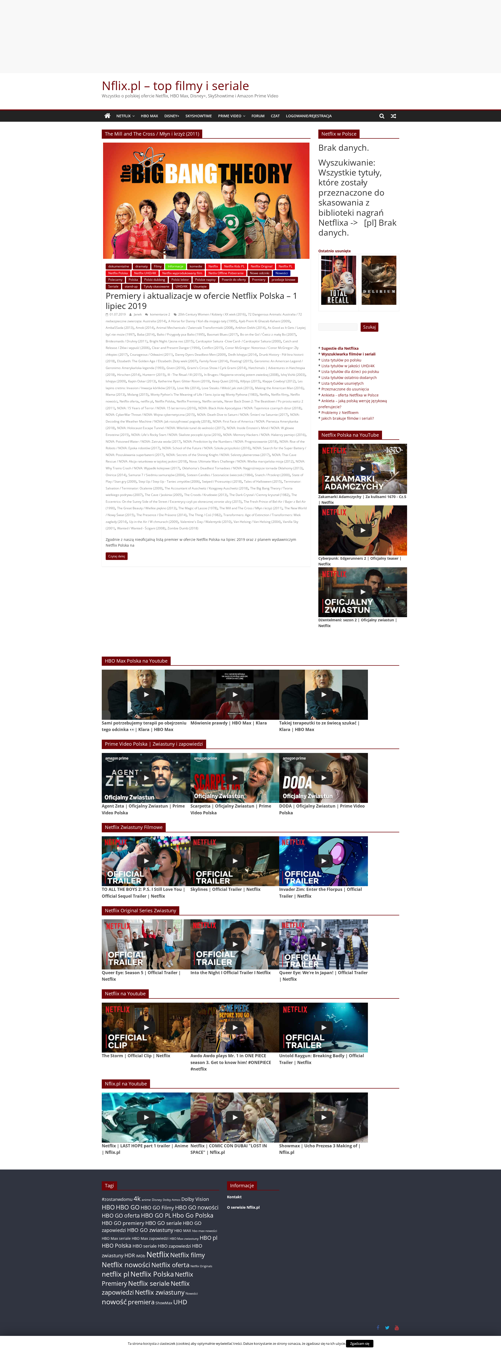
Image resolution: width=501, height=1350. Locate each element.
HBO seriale (145, 1246)
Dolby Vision (195, 1199)
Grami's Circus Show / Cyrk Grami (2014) (216, 368)
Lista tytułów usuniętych (342, 383)
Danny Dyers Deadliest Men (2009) (200, 354)
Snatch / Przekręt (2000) (272, 475)
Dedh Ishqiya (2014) (242, 354)
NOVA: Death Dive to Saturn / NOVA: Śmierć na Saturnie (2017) (242, 414)
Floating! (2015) (241, 361)
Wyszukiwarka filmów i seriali (348, 354)
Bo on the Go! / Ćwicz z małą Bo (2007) (268, 334)
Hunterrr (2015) (153, 374)
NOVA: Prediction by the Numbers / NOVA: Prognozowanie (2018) (230, 441)
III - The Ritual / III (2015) (185, 374)
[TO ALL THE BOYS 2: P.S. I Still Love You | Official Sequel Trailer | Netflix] (146, 861)
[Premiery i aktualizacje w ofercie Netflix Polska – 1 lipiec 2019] (206, 146)
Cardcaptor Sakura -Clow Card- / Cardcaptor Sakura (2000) (238, 341)
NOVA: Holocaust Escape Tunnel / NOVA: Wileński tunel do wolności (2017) (171, 428)
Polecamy (115, 279)
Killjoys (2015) (250, 381)
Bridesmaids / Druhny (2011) (126, 341)
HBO (108, 1207)
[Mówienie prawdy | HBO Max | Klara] (234, 695)
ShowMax (164, 1302)
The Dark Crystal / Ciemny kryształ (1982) (259, 495)
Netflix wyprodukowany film (182, 273)
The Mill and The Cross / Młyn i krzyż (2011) (250, 508)
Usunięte (200, 286)
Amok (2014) (145, 327)
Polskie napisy (205, 279)
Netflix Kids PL (234, 266)
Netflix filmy (279, 394)
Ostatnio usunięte (334, 250)
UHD (180, 1302)
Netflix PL (285, 266)
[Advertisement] (250, 36)
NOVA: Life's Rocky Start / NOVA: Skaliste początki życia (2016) (176, 435)
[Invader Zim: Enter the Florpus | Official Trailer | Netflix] (323, 861)
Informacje (175, 266)
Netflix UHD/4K (145, 273)
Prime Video (229, 115)
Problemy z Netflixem (340, 412)
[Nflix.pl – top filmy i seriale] (107, 115)
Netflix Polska (118, 273)
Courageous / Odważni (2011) (151, 354)
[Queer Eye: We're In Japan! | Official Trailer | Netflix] (323, 944)
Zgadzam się (359, 1343)
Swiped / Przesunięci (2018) (222, 481)
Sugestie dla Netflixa (340, 348)
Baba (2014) (146, 334)
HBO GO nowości (196, 1207)
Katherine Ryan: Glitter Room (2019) (184, 381)
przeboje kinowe (283, 279)
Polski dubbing (154, 279)
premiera (141, 1302)
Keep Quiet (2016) (225, 381)
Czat (275, 115)
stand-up (131, 286)
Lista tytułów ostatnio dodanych (349, 377)
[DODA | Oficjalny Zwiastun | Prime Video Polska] (323, 778)
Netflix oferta (129, 401)
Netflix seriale (212, 401)
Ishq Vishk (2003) (293, 374)
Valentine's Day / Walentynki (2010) (205, 521)
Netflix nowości (126, 1264)
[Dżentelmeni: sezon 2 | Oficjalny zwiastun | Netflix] (362, 592)
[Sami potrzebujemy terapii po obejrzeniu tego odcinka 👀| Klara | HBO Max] (146, 695)
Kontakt (234, 1196)
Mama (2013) (115, 394)
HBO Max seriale (116, 1238)
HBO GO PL (156, 1215)
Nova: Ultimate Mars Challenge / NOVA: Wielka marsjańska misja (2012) (241, 461)
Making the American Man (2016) (279, 388)
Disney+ (171, 115)
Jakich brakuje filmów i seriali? (347, 418)
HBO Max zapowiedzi (150, 1238)
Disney (157, 1199)
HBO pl (208, 1237)
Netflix (123, 115)
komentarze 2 (159, 314)
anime (146, 1199)
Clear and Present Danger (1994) (176, 348)
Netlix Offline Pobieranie (226, 273)
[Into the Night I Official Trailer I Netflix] (234, 944)
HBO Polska (117, 1245)
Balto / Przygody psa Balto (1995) (181, 334)
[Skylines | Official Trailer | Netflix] (234, 861)
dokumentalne (118, 266)
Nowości (282, 273)
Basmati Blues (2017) (222, 334)
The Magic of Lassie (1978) (197, 508)
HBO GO (128, 1207)
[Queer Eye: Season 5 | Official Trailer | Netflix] (146, 944)
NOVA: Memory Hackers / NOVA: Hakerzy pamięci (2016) (264, 435)
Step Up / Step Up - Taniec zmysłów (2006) (169, 481)
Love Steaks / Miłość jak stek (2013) (227, 388)
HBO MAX (149, 115)
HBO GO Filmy (157, 1207)
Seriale (113, 286)
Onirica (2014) (116, 475)
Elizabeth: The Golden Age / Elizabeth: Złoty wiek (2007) (157, 361)
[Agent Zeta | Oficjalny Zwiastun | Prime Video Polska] (146, 778)
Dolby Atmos (171, 1200)
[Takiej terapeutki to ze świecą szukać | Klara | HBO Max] (323, 695)
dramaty (141, 266)
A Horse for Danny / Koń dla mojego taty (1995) (202, 321)
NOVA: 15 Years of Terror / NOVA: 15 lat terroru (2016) (156, 408)
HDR (129, 1255)
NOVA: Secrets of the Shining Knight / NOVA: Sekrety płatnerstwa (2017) (218, 455)
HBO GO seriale (163, 1223)
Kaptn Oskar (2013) (142, 381)
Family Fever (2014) (213, 361)
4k (137, 1198)
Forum (258, 115)
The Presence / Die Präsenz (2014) (161, 515)
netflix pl (147, 401)
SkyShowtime (199, 115)
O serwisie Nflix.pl (243, 1207)
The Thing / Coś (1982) (205, 515)
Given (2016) (175, 368)
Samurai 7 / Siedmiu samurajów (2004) (156, 475)
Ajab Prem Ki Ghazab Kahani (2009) (264, 321)
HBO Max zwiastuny (184, 1238)
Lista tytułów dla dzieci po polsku (350, 371)
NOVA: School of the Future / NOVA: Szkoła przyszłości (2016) (206, 448)
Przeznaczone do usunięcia (345, 389)
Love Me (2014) (188, 388)
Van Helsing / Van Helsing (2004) (257, 521)
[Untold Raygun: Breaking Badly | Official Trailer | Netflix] (323, 1028)
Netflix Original (261, 266)
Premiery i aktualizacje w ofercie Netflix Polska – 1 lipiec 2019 (201, 300)
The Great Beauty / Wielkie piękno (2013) (146, 508)
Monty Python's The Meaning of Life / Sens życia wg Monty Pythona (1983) (204, 394)
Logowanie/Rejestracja (309, 115)
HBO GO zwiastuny (150, 1230)
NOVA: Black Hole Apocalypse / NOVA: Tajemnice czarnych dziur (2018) (249, 408)
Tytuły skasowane (156, 286)
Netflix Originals (201, 1266)
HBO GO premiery (123, 1223)
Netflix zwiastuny (159, 1292)
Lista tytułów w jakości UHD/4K (348, 365)
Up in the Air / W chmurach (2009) (153, 521)
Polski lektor (180, 279)
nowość (114, 1301)
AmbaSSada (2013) (120, 327)
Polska (133, 279)
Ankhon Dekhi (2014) (250, 327)
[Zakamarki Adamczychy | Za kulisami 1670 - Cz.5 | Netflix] (362, 469)
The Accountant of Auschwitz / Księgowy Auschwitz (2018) (206, 488)
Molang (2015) (137, 394)
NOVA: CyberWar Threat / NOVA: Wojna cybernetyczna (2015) (150, 414)
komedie (196, 266)
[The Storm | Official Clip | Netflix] (146, 1028)
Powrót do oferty (234, 279)
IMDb (140, 1255)
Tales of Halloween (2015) (263, 481)
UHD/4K (181, 286)
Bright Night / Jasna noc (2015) (172, 341)
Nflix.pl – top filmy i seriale (175, 85)
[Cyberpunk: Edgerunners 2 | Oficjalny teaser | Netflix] (362, 530)
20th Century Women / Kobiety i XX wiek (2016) (212, 314)
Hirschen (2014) (128, 374)
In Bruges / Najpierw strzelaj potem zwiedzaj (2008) (241, 374)
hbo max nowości (204, 1231)
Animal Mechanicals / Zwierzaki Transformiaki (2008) (194, 327)
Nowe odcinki (259, 273)
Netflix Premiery (188, 401)
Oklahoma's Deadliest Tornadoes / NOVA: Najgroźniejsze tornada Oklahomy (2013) (242, 468)
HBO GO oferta (121, 1215)
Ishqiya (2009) (116, 381)
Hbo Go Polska (192, 1215)
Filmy (158, 266)
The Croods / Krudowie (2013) (205, 495)
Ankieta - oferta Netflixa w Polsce (350, 395)
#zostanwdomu (117, 1199)
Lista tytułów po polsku (341, 360)
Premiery (258, 279)
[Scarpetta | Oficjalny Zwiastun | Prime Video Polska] (234, 778)
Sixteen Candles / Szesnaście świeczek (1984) (220, 475)
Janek (138, 314)
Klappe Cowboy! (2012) (279, 381)
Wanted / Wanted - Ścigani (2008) (141, 528)
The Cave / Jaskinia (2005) (163, 495)
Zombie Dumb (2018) (183, 528)
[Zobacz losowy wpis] (393, 115)
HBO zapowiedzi (174, 1246)
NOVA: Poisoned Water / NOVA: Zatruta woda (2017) (143, 441)
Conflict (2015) (212, 348)
